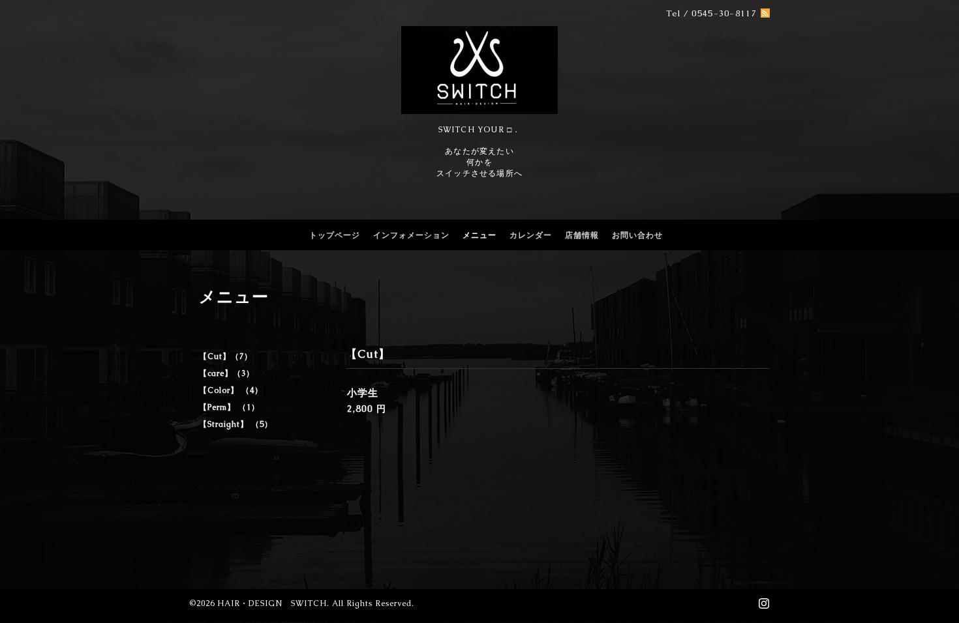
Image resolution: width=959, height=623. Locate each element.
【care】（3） (226, 373)
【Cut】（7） (225, 356)
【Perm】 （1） (229, 407)
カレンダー (531, 235)
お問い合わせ (637, 235)
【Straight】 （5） (236, 424)
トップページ (334, 235)
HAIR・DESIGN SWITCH (272, 603)
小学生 (362, 392)
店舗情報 (582, 235)
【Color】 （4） (231, 390)
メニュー (479, 235)
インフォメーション (411, 235)
